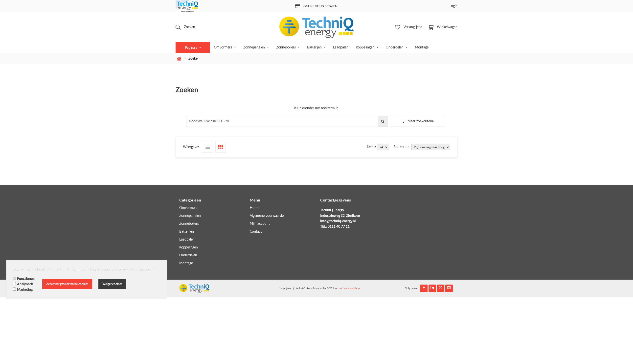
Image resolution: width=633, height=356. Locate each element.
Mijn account (260, 223)
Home (254, 208)
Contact (256, 231)
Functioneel (26, 279)
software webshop (349, 288)
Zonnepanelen (254, 47)
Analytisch (25, 284)
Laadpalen (340, 47)
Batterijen (315, 47)
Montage (422, 47)
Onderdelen (395, 47)
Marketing (25, 289)
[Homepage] (316, 27)
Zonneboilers (286, 47)
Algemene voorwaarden (268, 216)
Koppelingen (365, 47)
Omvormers (223, 47)
